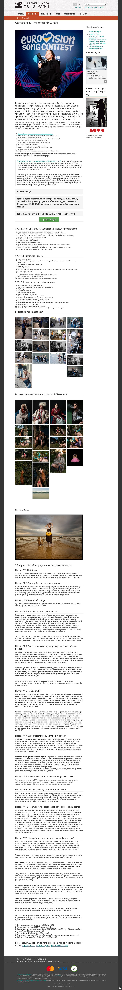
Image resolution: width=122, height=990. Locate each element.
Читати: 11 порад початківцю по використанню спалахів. (35, 134)
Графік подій (25, 18)
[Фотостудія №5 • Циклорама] (96, 62)
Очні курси (32, 14)
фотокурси (58, 975)
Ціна (18, 18)
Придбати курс (49, 219)
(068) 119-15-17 (88, 7)
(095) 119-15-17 (79, 7)
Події (58, 14)
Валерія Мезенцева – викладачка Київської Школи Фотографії (39, 161)
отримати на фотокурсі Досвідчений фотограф (45, 945)
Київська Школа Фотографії (24, 974)
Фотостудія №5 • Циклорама (93, 72)
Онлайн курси (46, 14)
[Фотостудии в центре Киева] (96, 115)
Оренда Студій (69, 14)
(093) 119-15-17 (98, 7)
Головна (21, 14)
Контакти (83, 14)
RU (80, 4)
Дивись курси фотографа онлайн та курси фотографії (31, 980)
